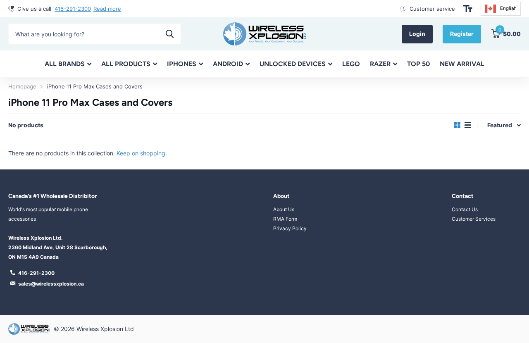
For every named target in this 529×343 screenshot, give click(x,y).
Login (417, 33)
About (281, 196)
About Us (283, 209)
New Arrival (462, 64)
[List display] (468, 125)
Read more (107, 8)
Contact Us (465, 209)
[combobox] (501, 9)
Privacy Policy (290, 228)
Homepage (22, 86)
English (508, 8)
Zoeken (169, 34)
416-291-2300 (73, 8)
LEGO (351, 64)
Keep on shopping (141, 153)
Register (462, 33)
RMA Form (285, 219)
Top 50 (418, 64)
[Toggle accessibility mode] (467, 8)
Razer (380, 64)
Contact (463, 196)
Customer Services (474, 219)
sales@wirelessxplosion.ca (51, 284)
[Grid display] (457, 125)
